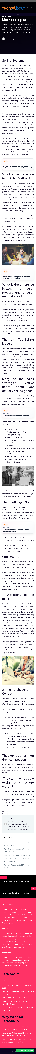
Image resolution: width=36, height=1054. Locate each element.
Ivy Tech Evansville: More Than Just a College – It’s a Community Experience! (17, 167)
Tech (6, 811)
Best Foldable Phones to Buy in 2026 (17, 855)
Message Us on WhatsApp (26, 1050)
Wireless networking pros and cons (16, 415)
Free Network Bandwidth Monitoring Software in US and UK (16, 277)
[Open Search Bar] (27, 7)
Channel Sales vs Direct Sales (16, 881)
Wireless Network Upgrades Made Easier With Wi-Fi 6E (16, 530)
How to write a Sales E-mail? (15, 893)
